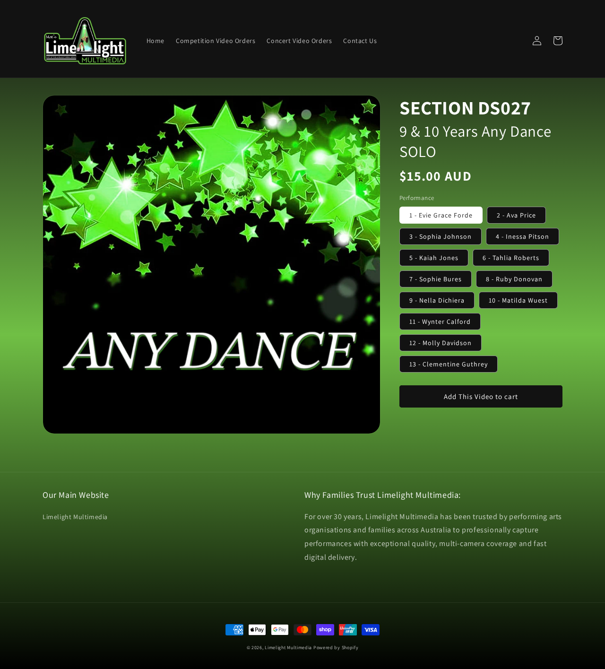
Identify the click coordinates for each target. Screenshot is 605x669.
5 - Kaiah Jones (433, 257)
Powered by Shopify (336, 647)
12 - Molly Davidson (440, 343)
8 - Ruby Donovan (514, 279)
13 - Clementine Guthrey (448, 364)
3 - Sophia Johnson (440, 236)
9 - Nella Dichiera (437, 300)
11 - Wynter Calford (440, 321)
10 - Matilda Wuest (518, 300)
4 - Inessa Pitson (522, 236)
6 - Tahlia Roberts (511, 257)
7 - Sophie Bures (435, 279)
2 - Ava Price (516, 215)
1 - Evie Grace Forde (441, 215)
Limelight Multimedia (75, 517)
